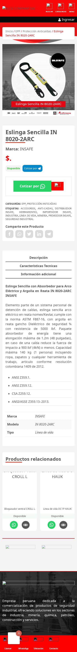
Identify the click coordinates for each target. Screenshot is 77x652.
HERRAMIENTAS (28, 212)
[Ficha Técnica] (57, 186)
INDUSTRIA (12, 215)
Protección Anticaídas (37, 31)
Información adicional (38, 274)
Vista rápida (26, 525)
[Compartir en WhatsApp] (19, 234)
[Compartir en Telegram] (49, 234)
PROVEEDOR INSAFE (60, 215)
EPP (17, 31)
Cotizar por (31, 168)
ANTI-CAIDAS (45, 208)
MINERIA (42, 215)
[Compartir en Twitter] (29, 234)
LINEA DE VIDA (27, 215)
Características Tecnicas (38, 266)
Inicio (9, 31)
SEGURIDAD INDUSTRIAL (20, 219)
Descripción (38, 257)
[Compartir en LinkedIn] (39, 234)
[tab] (38, 258)
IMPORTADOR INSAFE (57, 212)
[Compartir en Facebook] (9, 234)
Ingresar (68, 19)
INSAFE (26, 149)
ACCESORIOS (28, 208)
